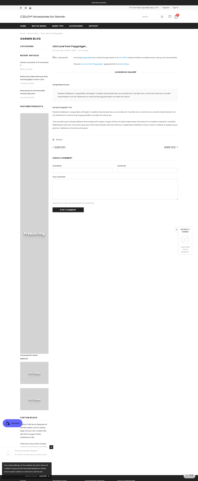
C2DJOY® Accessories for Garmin (42, 16)
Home (22, 33)
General (59, 139)
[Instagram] (26, 8)
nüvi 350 (122, 57)
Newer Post (170, 147)
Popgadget (86, 57)
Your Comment (59, 177)
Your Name (57, 166)
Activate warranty (99, 2)
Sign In (175, 7)
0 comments (83, 50)
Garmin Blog (33, 33)
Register (166, 7)
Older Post (60, 147)
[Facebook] (22, 8)
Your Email (121, 166)
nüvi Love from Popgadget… (92, 64)
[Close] (51, 447)
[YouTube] (31, 8)
